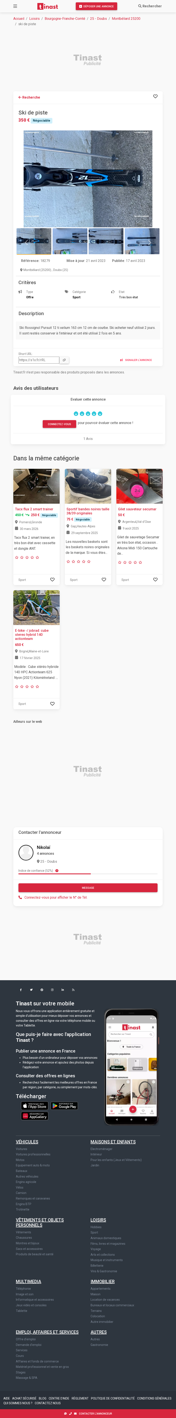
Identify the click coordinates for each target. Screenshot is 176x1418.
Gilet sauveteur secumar (137, 509)
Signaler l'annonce (138, 360)
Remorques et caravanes (33, 1198)
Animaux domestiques (106, 1238)
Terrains (96, 1311)
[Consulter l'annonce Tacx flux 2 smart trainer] (36, 486)
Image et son (24, 1294)
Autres (99, 1332)
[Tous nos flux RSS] (73, 990)
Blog (43, 1398)
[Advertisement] (90, 60)
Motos (20, 1160)
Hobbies (96, 1227)
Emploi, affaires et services (47, 1332)
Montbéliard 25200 (126, 19)
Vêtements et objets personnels (40, 1222)
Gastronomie (99, 1345)
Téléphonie (23, 1288)
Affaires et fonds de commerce (37, 1361)
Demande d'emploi (28, 1345)
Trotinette (22, 1209)
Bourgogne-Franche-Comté (65, 19)
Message (88, 887)
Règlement (80, 1398)
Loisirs (34, 19)
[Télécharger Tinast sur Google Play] (64, 1105)
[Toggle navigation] (15, 6)
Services (21, 1350)
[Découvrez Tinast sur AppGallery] (34, 1114)
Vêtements (23, 1232)
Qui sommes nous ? (18, 1403)
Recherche (30, 97)
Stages (21, 1372)
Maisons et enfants (113, 1141)
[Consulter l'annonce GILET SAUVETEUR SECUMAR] (139, 486)
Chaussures (24, 1237)
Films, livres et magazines (108, 1243)
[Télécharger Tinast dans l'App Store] (35, 1105)
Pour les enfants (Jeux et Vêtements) (116, 1160)
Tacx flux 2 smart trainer (34, 509)
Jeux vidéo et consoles (31, 1305)
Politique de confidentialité (113, 1398)
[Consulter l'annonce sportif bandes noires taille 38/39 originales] (88, 486)
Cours (20, 1356)
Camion (21, 1193)
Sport (94, 1232)
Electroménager (101, 1149)
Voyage (96, 1249)
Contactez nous (48, 1403)
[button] (21, 990)
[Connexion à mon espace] (155, 96)
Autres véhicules (27, 1176)
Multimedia (28, 1281)
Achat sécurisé (24, 1398)
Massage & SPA (26, 1377)
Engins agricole (26, 1182)
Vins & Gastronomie (104, 1271)
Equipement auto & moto (33, 1165)
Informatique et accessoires (35, 1299)
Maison (95, 1294)
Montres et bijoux (27, 1243)
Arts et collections (103, 1254)
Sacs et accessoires (29, 1249)
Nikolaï (43, 847)
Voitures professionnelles (33, 1154)
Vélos (19, 1187)
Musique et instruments (107, 1260)
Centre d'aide (59, 1398)
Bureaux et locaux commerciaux (112, 1305)
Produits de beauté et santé (34, 1254)
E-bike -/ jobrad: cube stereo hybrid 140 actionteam (32, 635)
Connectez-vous (59, 424)
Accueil (18, 19)
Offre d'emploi (26, 1339)
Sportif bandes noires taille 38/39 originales (88, 511)
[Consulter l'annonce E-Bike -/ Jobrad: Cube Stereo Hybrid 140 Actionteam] (36, 607)
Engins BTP (23, 1204)
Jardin (95, 1165)
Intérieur (96, 1154)
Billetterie (97, 1265)
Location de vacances (105, 1299)
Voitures (21, 1149)
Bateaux (21, 1171)
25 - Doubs (98, 19)
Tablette (21, 1311)
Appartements (101, 1288)
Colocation (98, 1316)
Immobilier (103, 1281)
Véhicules (27, 1141)
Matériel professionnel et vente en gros (42, 1366)
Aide (7, 1398)
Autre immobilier (102, 1322)
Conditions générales (154, 1398)
